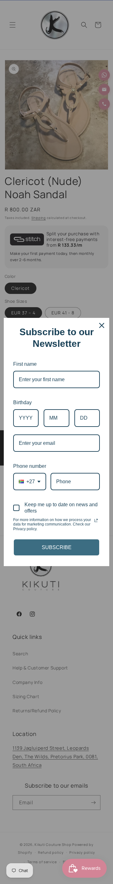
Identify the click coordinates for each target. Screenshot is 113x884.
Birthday (22, 402)
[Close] (101, 325)
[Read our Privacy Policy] (96, 520)
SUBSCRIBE (57, 547)
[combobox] (29, 481)
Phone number (29, 466)
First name (25, 364)
